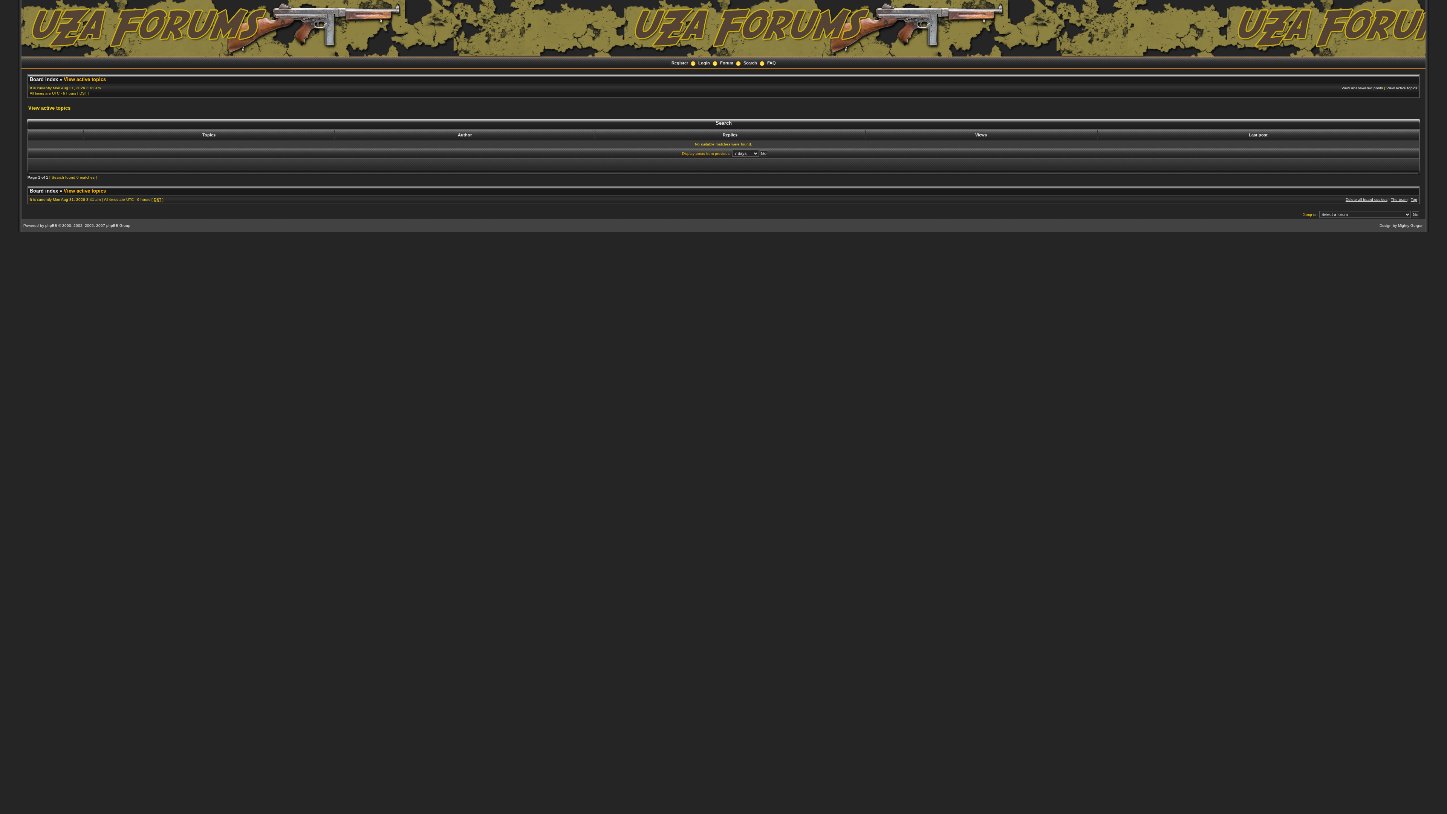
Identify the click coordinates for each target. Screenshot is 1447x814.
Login (704, 63)
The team (1399, 199)
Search (750, 63)
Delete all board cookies (1366, 199)
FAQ (771, 63)
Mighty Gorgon (1411, 225)
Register (679, 63)
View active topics (85, 79)
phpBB (51, 225)
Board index (44, 79)
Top (1414, 199)
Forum (726, 63)
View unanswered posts (1362, 88)
